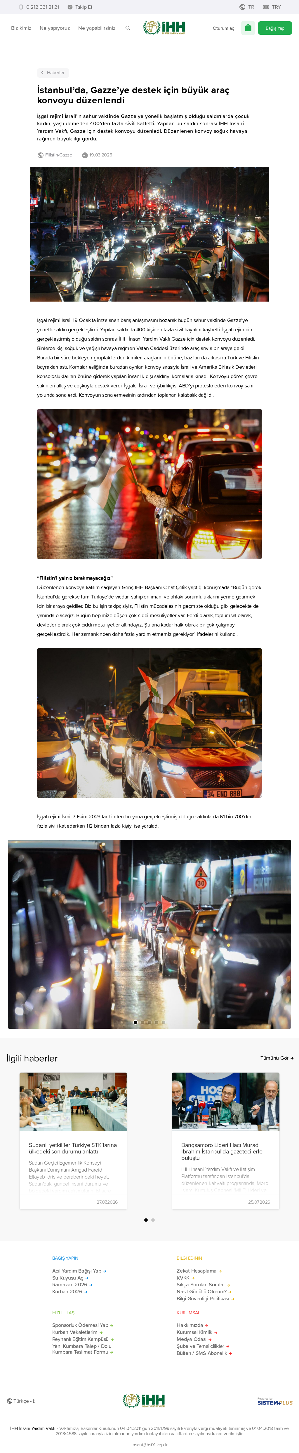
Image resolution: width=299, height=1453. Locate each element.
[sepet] (248, 28)
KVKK (183, 1278)
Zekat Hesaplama (197, 1271)
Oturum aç (223, 28)
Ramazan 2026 (70, 1284)
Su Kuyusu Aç (68, 1278)
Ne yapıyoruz (55, 28)
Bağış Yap (275, 28)
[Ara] (128, 28)
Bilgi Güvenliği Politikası (203, 1298)
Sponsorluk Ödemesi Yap (80, 1325)
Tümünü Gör (274, 1058)
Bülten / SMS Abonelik (202, 1353)
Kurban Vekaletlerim (75, 1332)
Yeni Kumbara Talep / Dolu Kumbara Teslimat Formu (82, 1349)
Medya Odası (191, 1339)
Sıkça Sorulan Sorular (201, 1284)
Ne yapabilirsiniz (97, 28)
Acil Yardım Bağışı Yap (76, 1271)
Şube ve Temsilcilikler (200, 1346)
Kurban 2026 (67, 1291)
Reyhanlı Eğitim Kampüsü (80, 1339)
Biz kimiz (21, 28)
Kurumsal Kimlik (194, 1332)
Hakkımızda (190, 1325)
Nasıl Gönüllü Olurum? (201, 1291)
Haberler (56, 72)
